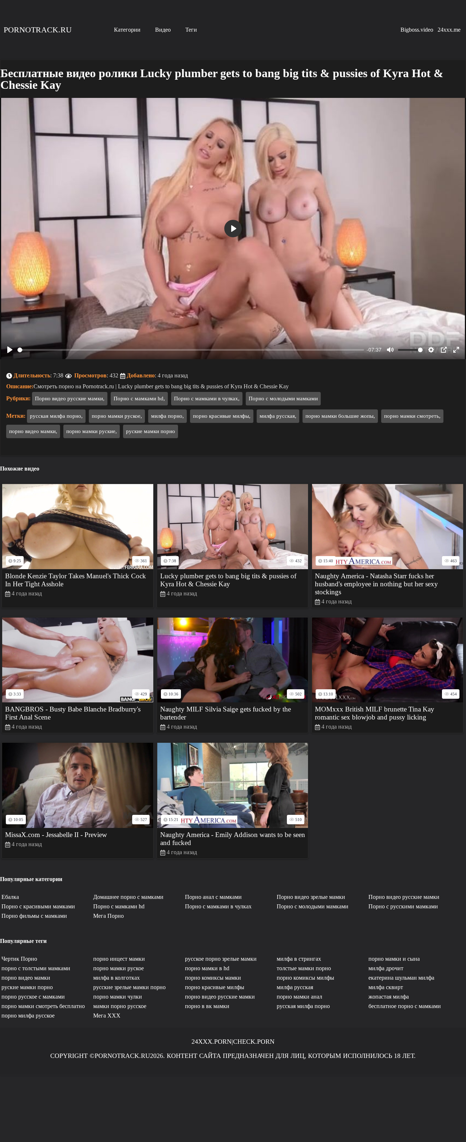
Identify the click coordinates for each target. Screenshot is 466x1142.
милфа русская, (278, 416)
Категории (127, 30)
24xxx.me (449, 30)
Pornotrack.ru (38, 29)
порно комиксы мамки (213, 978)
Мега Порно (108, 916)
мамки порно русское (119, 1006)
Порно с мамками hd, (139, 398)
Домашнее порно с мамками (128, 897)
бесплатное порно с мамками (404, 1006)
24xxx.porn (211, 1041)
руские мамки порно (150, 431)
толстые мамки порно (304, 968)
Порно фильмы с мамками (34, 916)
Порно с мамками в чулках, (207, 398)
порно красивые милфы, (221, 416)
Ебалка (10, 897)
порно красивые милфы (214, 987)
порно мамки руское (118, 968)
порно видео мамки (25, 978)
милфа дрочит (385, 968)
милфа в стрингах (299, 959)
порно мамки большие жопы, (340, 416)
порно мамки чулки (117, 997)
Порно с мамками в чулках (218, 906)
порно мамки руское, (117, 416)
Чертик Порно (19, 959)
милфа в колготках (116, 978)
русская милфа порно (303, 1006)
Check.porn (254, 1041)
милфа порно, (167, 416)
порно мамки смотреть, (412, 416)
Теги (191, 30)
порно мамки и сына (394, 959)
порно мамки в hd (207, 968)
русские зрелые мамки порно (129, 987)
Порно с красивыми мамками (38, 906)
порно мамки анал (299, 997)
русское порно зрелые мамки (221, 959)
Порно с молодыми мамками (283, 398)
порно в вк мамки (207, 1006)
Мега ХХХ (107, 1015)
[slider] (190, 349)
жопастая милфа (388, 997)
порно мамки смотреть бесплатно (43, 1006)
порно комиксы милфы (305, 978)
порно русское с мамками (33, 997)
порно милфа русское (28, 1015)
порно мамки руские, (91, 431)
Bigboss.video (416, 30)
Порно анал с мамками (213, 897)
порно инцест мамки (119, 959)
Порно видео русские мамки (403, 897)
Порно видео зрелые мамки (311, 897)
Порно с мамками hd (119, 906)
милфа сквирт (385, 987)
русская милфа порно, (56, 416)
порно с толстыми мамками (35, 968)
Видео (163, 30)
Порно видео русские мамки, (69, 398)
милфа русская (295, 987)
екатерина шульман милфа (401, 978)
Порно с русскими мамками (403, 906)
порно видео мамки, (33, 431)
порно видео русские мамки (220, 997)
